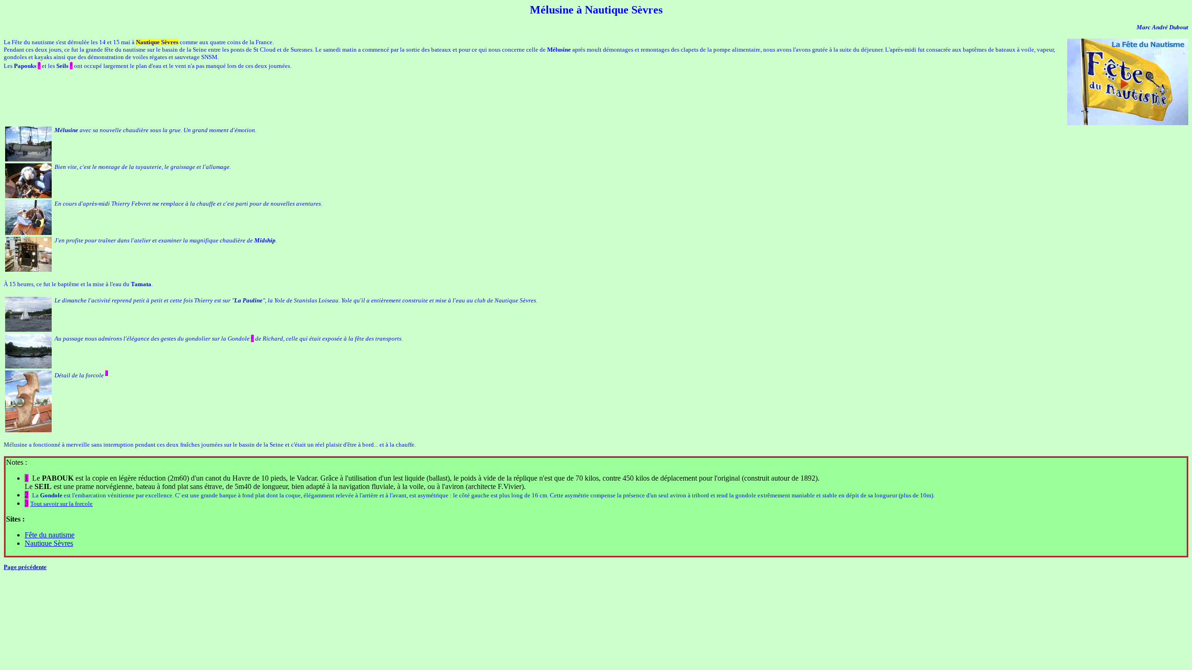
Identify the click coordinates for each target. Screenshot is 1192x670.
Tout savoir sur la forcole (61, 503)
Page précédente (25, 566)
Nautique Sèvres (49, 543)
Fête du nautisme (49, 535)
